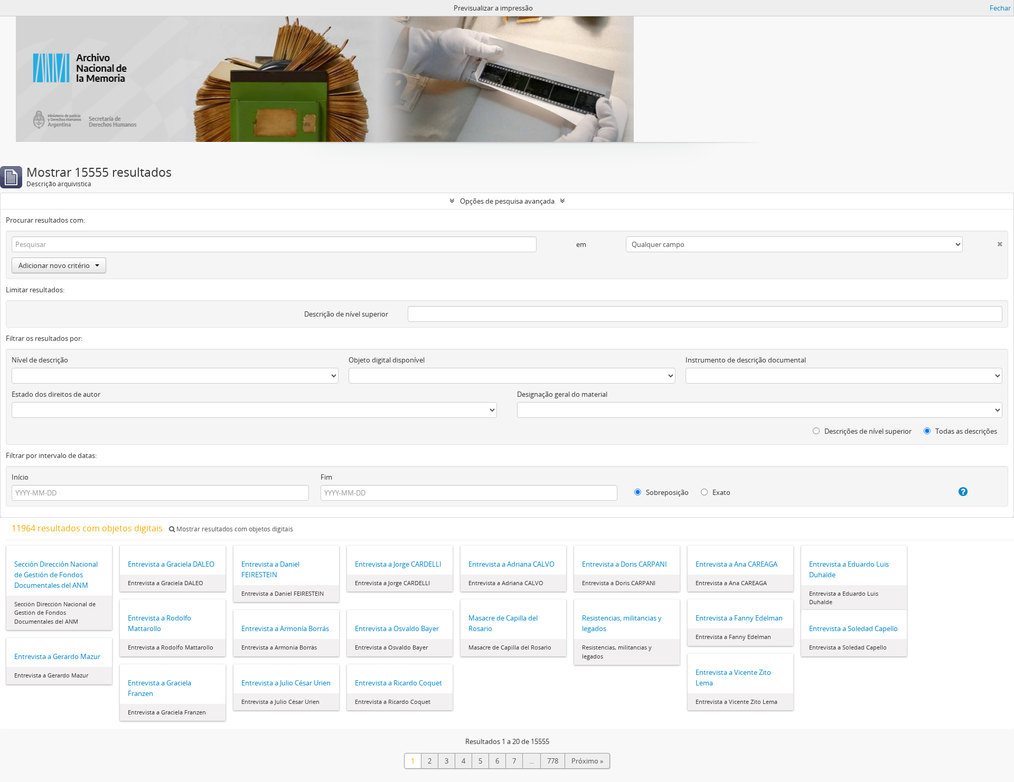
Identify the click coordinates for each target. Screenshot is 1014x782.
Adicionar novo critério (54, 265)
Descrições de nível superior (867, 431)
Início (20, 477)
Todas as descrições (965, 431)
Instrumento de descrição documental (746, 360)
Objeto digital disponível (387, 360)
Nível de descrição (40, 360)
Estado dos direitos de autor (56, 394)
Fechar (1000, 8)
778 (552, 761)
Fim (326, 477)
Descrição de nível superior (346, 314)
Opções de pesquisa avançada (507, 201)
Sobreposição (666, 492)
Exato (720, 492)
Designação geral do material (562, 394)
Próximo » (587, 761)
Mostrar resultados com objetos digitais (234, 528)
